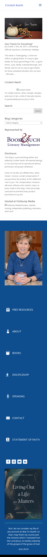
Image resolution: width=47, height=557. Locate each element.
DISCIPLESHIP (20, 374)
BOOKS (16, 353)
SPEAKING (18, 396)
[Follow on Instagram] (14, 462)
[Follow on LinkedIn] (25, 462)
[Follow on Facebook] (8, 462)
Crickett (10, 46)
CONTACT (18, 418)
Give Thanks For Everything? (19, 44)
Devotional (26, 49)
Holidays (35, 49)
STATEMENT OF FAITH (26, 439)
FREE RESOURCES (22, 309)
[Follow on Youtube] (19, 462)
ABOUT (16, 331)
